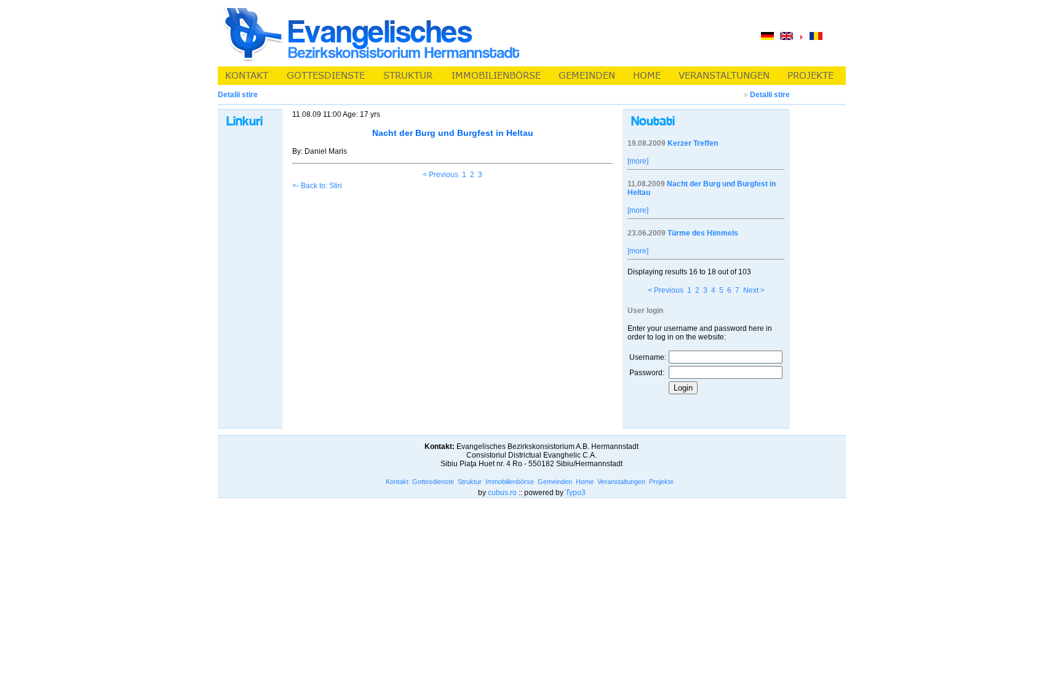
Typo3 (575, 492)
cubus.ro (502, 492)
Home (585, 481)
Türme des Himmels (702, 233)
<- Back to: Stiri (317, 185)
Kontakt (397, 481)
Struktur (470, 481)
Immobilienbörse (509, 481)
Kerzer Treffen (692, 143)
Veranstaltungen (621, 481)
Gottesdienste (433, 481)
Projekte (661, 481)
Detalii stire (770, 94)
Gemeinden (555, 481)
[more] (637, 161)
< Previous (440, 174)
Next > (754, 290)
